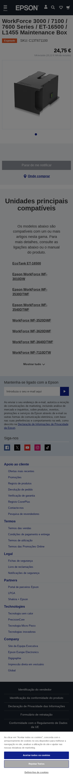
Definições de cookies (36, 772)
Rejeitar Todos (36, 764)
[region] (36, 754)
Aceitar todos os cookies (36, 755)
